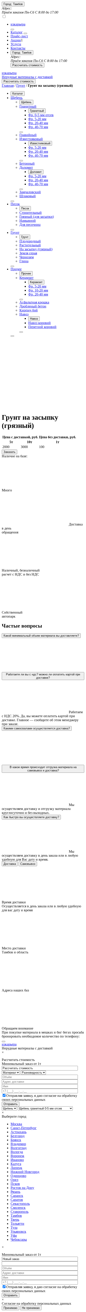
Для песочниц (30, 224)
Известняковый (31, 139)
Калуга (16, 1164)
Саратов (17, 1200)
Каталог (17, 32)
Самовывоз (27, 864)
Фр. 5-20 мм (37, 119)
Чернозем (26, 257)
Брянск (16, 1140)
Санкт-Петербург (24, 1128)
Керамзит (26, 278)
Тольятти (17, 1223)
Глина (23, 261)
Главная (8, 85)
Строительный (30, 212)
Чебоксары (19, 1239)
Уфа (14, 1235)
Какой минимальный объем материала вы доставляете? (41, 635)
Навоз (23, 314)
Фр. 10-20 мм (38, 290)
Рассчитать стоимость (27, 65)
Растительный (30, 245)
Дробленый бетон (32, 306)
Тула (14, 1227)
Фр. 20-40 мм (38, 123)
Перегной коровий (42, 327)
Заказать (9, 452)
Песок (15, 204)
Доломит (26, 167)
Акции (16, 40)
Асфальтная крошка (34, 302)
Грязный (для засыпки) (36, 216)
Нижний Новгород (25, 1172)
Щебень (16, 98)
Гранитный (27, 106)
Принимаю (10, 1308)
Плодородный (30, 241)
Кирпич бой (28, 310)
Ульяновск (18, 1231)
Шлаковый (27, 196)
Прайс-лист (19, 36)
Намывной (27, 220)
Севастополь (20, 1204)
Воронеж (17, 1156)
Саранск (17, 1196)
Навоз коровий (39, 323)
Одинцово (18, 1176)
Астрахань (18, 1132)
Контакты (18, 48)
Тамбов (16, 1215)
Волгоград (18, 1148)
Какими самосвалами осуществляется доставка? (37, 728)
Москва (16, 1124)
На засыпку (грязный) (35, 249)
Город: (13, 4)
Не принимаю (31, 1308)
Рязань (15, 1192)
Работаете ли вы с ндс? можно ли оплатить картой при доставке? (43, 676)
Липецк (16, 1168)
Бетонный (27, 163)
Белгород (17, 1136)
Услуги (16, 44)
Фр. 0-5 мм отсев (41, 115)
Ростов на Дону (22, 1188)
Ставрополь (19, 1211)
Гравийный (28, 135)
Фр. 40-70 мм (38, 127)
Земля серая (28, 253)
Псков (15, 1184)
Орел (14, 1180)
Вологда (17, 1152)
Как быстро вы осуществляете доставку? (31, 817)
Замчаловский (30, 192)
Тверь (15, 1219)
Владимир (18, 1144)
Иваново (17, 1160)
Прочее (16, 269)
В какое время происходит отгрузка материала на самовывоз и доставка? (43, 768)
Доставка (10, 864)
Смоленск (18, 1208)
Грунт (20, 85)
